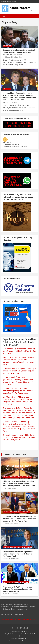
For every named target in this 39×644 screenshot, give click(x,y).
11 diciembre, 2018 (8, 57)
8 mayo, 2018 (7, 102)
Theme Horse (22, 638)
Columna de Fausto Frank (11, 476)
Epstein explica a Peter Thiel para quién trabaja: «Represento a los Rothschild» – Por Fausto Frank (18, 554)
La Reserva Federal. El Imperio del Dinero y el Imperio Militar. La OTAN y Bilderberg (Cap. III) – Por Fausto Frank (19, 370)
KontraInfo (18, 57)
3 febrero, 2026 (7, 558)
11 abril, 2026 (7, 488)
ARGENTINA (6, 88)
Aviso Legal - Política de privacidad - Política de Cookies (18, 619)
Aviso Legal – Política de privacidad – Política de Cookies (19, 634)
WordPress (25, 641)
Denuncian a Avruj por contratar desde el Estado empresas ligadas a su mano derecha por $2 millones (19, 52)
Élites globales (27, 476)
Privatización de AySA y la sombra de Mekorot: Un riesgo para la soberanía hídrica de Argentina (17, 589)
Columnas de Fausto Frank (14, 454)
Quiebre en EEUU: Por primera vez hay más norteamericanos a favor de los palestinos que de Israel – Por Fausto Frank (19, 518)
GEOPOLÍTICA (25, 512)
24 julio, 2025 (7, 594)
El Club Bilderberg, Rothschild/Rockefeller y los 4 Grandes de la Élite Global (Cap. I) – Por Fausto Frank (19, 351)
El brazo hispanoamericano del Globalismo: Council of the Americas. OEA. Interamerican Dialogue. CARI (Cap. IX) (19, 437)
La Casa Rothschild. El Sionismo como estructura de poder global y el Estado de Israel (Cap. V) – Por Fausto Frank (18, 390)
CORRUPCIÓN (7, 45)
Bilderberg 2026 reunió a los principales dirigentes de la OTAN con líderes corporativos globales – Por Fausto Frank (19, 483)
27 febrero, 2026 (8, 523)
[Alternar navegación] (3, 16)
